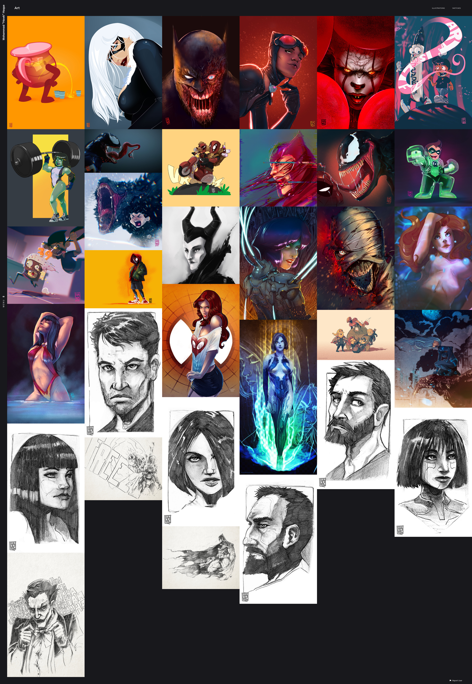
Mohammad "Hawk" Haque (3, 22)
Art (17, 8)
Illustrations (438, 8)
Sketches (456, 8)
